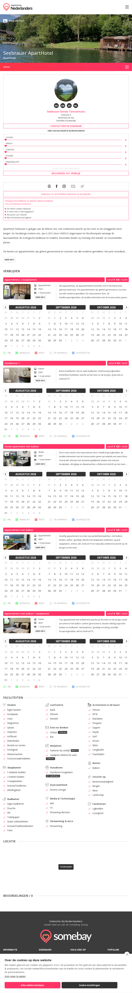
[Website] (49, 186)
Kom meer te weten (15, 976)
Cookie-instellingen (89, 985)
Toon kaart (66, 866)
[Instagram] (64, 186)
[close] (127, 954)
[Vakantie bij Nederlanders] (17, 7)
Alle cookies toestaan (32, 985)
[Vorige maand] (5, 307)
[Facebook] (56, 186)
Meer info (9, 259)
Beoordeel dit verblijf (66, 173)
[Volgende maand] (126, 307)
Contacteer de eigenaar (66, 126)
